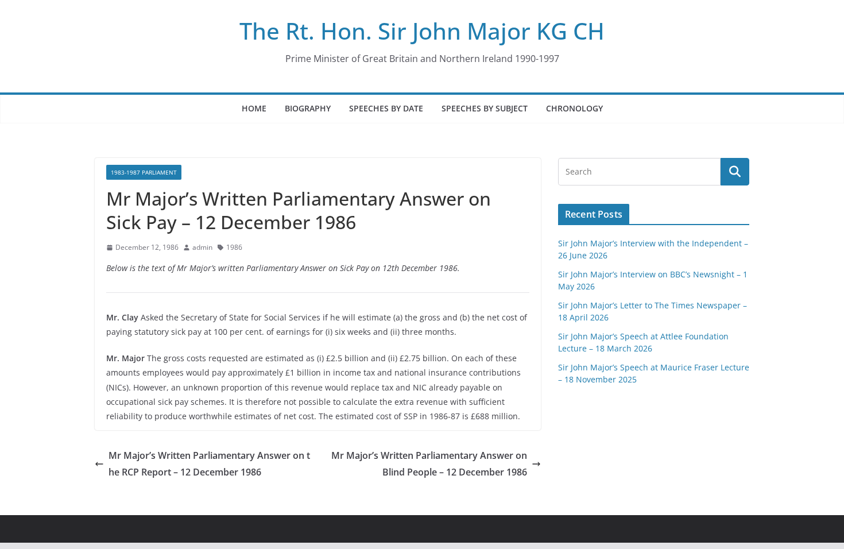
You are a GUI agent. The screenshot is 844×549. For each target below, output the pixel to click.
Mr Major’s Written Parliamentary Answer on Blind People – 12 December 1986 (429, 463)
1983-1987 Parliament (144, 172)
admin (202, 247)
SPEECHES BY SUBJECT (485, 108)
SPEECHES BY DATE (386, 108)
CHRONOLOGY (574, 108)
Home (254, 108)
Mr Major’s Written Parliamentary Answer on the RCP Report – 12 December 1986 (209, 463)
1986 (234, 247)
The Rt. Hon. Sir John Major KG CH (422, 31)
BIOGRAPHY (308, 108)
